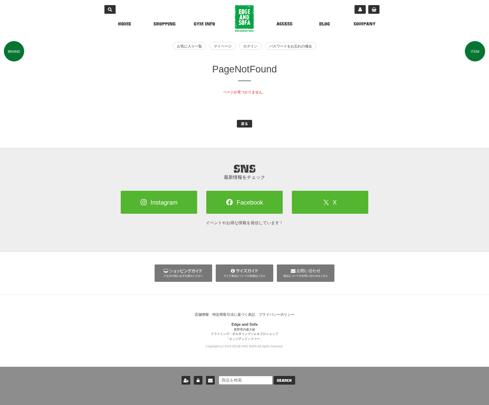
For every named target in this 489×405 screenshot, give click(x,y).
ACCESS (284, 24)
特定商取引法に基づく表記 (233, 314)
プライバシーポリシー (276, 314)
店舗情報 (202, 314)
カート (373, 9)
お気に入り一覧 (189, 46)
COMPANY (364, 24)
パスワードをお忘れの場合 (290, 46)
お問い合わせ (210, 380)
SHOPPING (164, 24)
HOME (124, 24)
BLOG (324, 24)
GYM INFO (204, 24)
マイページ (360, 9)
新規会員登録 (186, 380)
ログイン (250, 46)
